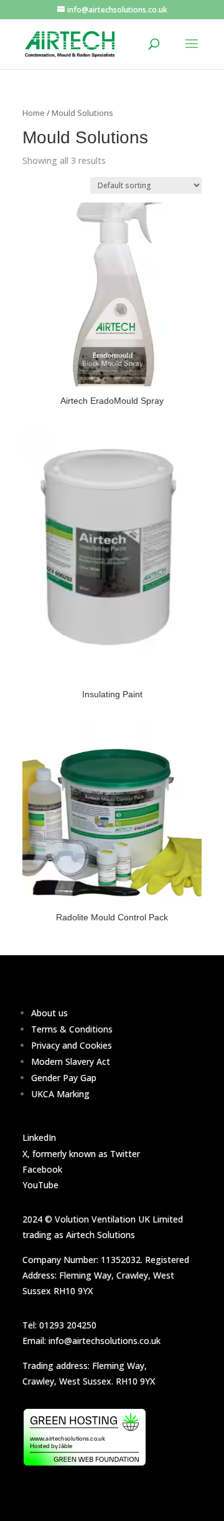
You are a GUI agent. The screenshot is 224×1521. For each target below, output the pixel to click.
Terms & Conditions (72, 1029)
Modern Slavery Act (70, 1061)
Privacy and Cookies (71, 1045)
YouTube (40, 1185)
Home (33, 112)
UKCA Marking (60, 1094)
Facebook (42, 1169)
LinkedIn (39, 1137)
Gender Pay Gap (63, 1078)
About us (49, 1013)
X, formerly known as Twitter (81, 1154)
